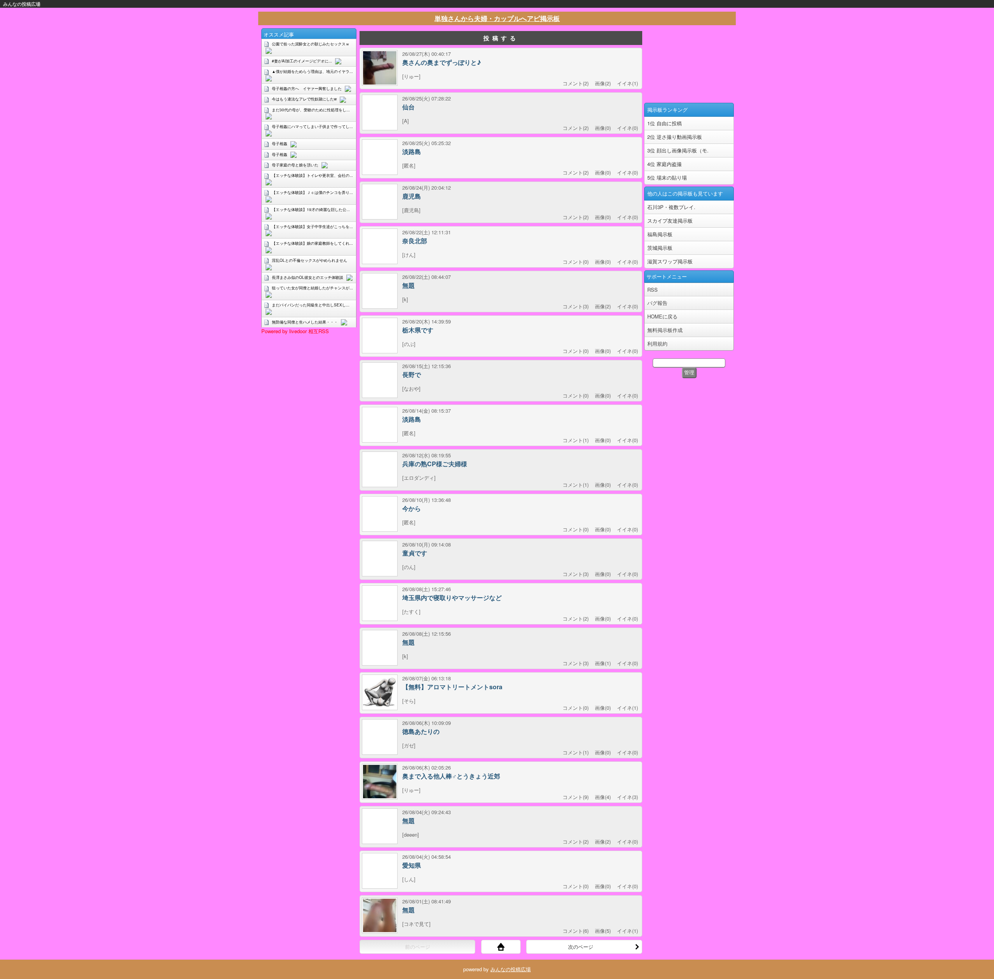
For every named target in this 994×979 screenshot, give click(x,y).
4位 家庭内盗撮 (664, 164)
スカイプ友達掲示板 (670, 220)
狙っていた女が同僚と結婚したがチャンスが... (312, 288)
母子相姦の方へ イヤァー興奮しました (307, 88)
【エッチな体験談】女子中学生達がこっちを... (312, 226)
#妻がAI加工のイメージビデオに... (302, 61)
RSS (652, 289)
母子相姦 (279, 143)
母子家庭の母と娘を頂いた (295, 165)
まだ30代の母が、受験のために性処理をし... (311, 109)
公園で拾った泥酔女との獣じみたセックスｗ (310, 44)
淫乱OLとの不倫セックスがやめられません (309, 260)
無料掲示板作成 (665, 330)
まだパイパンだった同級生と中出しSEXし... (310, 305)
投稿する (500, 38)
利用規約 (657, 343)
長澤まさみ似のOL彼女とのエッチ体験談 (307, 277)
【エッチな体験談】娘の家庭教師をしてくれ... (312, 243)
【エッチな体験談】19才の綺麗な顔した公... (311, 209)
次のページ (580, 946)
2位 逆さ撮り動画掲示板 (674, 136)
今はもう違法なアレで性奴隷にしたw (304, 99)
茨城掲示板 (660, 247)
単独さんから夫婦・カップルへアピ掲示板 (497, 18)
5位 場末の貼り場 (667, 177)
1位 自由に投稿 (664, 123)
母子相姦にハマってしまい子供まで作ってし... (312, 126)
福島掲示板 (660, 234)
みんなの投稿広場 (21, 3)
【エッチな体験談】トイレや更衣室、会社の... (312, 175)
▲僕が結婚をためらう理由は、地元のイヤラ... (312, 71)
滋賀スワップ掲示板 (670, 261)
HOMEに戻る (662, 316)
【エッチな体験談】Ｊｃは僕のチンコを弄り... (312, 192)
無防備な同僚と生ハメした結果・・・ (305, 322)
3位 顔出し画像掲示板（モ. (678, 150)
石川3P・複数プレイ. (671, 207)
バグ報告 (657, 302)
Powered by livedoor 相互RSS (295, 331)
